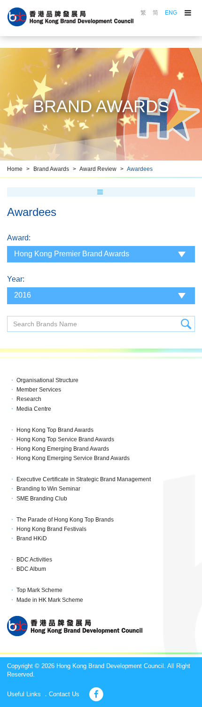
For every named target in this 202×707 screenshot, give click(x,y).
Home (15, 169)
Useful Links (24, 694)
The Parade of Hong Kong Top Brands (65, 519)
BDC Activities (34, 559)
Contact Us (64, 694)
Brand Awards (51, 169)
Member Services (38, 389)
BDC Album (31, 569)
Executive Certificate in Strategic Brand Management (83, 479)
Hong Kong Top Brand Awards (54, 430)
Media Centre (33, 409)
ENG (171, 12)
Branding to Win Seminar (48, 488)
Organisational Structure (47, 380)
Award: (19, 238)
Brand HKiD (31, 538)
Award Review (98, 169)
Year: (15, 279)
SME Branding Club (41, 498)
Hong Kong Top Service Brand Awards (65, 439)
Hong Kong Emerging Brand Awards (62, 449)
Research (28, 399)
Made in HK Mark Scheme (49, 600)
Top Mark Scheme (39, 590)
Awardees (140, 169)
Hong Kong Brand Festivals (51, 529)
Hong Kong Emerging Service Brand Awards (73, 458)
